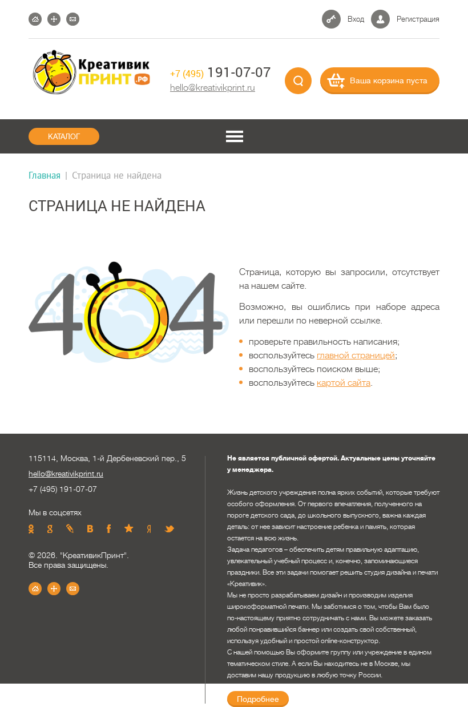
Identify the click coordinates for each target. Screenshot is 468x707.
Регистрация (418, 19)
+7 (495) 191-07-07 (63, 489)
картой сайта (343, 383)
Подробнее (258, 699)
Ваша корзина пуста (388, 80)
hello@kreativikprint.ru (212, 87)
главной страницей (356, 355)
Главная (44, 175)
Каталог (64, 136)
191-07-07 (220, 72)
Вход (356, 19)
